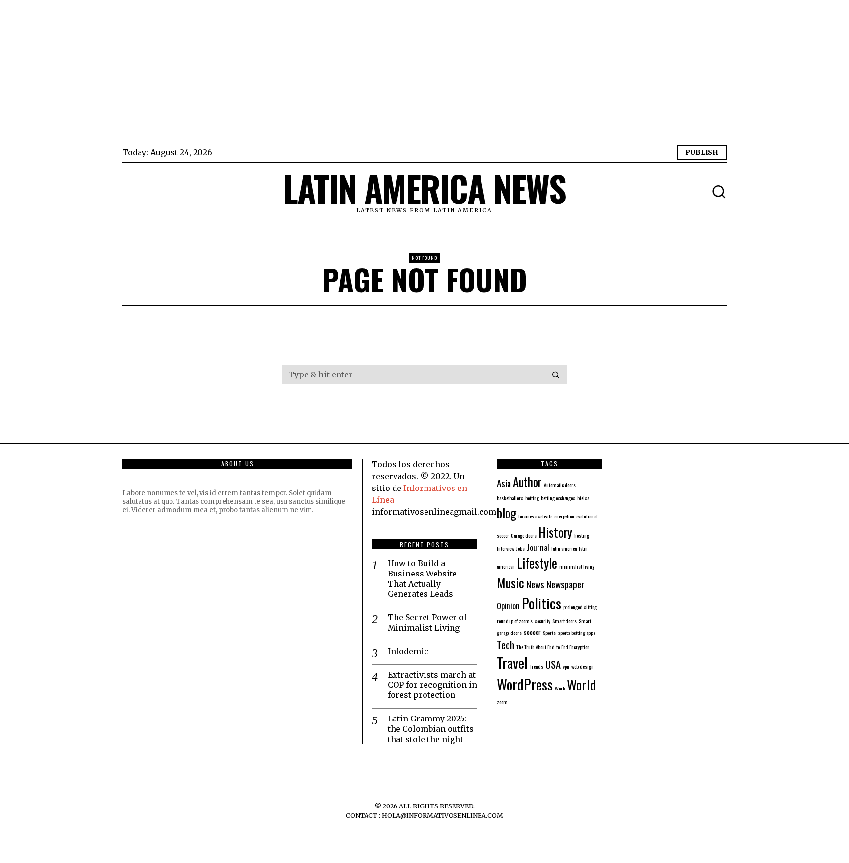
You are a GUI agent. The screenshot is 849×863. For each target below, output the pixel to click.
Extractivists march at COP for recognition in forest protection (432, 685)
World (581, 684)
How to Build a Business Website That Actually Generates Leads (422, 578)
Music (510, 582)
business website (535, 516)
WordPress (525, 683)
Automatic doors (560, 485)
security (542, 621)
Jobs (520, 548)
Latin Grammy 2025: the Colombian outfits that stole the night (431, 729)
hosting (581, 535)
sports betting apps (576, 632)
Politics (541, 602)
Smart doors (564, 621)
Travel (512, 662)
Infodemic (408, 651)
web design (582, 666)
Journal (538, 547)
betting (532, 498)
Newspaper (565, 584)
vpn (566, 666)
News (535, 584)
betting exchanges (558, 498)
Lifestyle (537, 563)
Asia (504, 483)
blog (506, 512)
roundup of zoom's (515, 621)
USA (553, 664)
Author (527, 481)
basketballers (510, 498)
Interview (505, 548)
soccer (532, 632)
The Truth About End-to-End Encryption (553, 647)
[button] (555, 374)
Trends (536, 666)
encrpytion (564, 516)
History (555, 531)
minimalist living (576, 566)
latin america (564, 548)
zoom (502, 702)
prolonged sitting (580, 607)
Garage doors (524, 535)
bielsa (583, 498)
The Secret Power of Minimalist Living (427, 622)
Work (560, 688)
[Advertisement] (417, 74)
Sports (549, 632)
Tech (505, 644)
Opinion (508, 606)
